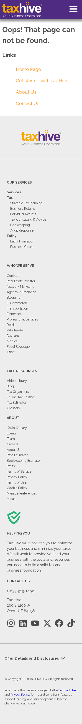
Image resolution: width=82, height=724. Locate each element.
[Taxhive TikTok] (71, 623)
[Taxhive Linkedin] (23, 623)
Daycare (13, 336)
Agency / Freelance (21, 292)
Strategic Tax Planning (26, 203)
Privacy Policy (17, 477)
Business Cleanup (23, 247)
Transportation (17, 308)
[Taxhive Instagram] (11, 623)
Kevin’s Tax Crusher (21, 397)
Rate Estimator (17, 455)
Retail (11, 325)
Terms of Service (19, 471)
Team (11, 439)
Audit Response (21, 230)
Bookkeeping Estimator (24, 460)
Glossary (13, 408)
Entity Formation (22, 241)
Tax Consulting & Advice (28, 219)
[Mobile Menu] (73, 9)
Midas (11, 499)
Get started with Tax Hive (42, 80)
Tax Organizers (18, 392)
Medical (12, 341)
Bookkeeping (20, 225)
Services (14, 192)
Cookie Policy (17, 488)
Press (11, 466)
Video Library (17, 381)
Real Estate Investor (21, 281)
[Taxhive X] (47, 623)
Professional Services (22, 319)
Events (11, 433)
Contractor (15, 275)
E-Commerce (17, 303)
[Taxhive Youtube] (35, 623)
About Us (26, 92)
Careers (12, 444)
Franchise (14, 314)
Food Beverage (18, 346)
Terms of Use (16, 482)
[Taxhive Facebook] (59, 623)
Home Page (28, 69)
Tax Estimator (16, 402)
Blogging (13, 297)
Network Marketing (20, 286)
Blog (10, 386)
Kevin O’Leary (17, 428)
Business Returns (22, 208)
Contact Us (27, 103)
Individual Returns (23, 214)
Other (11, 352)
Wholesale (15, 330)
